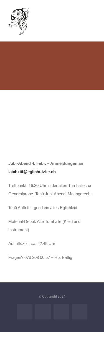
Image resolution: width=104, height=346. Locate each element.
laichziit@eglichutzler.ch (32, 171)
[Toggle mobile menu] (93, 15)
